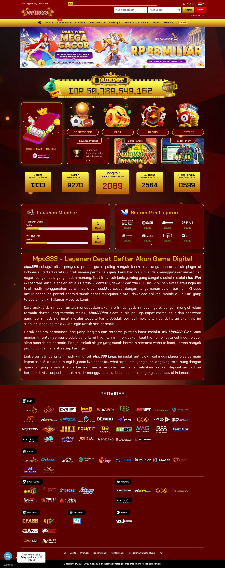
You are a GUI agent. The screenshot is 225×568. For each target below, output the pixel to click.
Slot (48, 22)
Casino (79, 22)
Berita (156, 22)
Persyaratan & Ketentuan (141, 552)
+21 (64, 552)
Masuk (188, 9)
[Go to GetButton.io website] (8, 565)
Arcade (142, 22)
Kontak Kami (117, 552)
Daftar (200, 9)
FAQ (161, 552)
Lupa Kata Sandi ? (196, 15)
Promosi (168, 22)
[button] (201, 47)
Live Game (62, 22)
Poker (128, 22)
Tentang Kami (100, 552)
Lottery (113, 22)
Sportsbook (95, 22)
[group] (182, 151)
